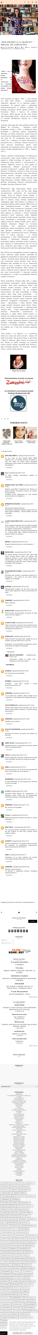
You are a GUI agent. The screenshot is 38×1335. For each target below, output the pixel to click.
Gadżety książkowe (19, 1114)
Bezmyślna (4, 1189)
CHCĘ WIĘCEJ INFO (18, 1333)
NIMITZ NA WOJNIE (19, 1034)
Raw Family (4, 1268)
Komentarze (7, 943)
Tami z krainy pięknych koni (8, 1294)
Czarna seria (20, 1196)
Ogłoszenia (19, 1128)
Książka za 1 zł (19, 1122)
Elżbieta (8, 841)
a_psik (7, 791)
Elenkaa (8, 671)
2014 (28, 47)
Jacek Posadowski (13, 1215)
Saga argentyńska (5, 1274)
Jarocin (13, 1219)
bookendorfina (19, 1031)
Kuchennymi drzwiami (6, 1232)
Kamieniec (31, 1219)
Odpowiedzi (10, 652)
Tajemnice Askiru (5, 1291)
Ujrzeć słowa (10, 622)
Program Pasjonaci (19, 1139)
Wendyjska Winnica (17, 1304)
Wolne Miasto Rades (6, 1310)
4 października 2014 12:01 (18, 755)
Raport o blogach (19, 1142)
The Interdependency (16, 1297)
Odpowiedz (9, 467)
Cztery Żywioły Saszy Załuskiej (9, 1202)
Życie (2, 1327)
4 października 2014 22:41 (19, 815)
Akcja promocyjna (19, 1098)
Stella (31, 1281)
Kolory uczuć (4, 1225)
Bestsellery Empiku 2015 (19, 1102)
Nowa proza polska (23, 1248)
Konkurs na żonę (16, 1225)
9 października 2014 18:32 (21, 867)
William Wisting (5, 1307)
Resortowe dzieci (14, 1268)
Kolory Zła (24, 1222)
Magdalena (9, 552)
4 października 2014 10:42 (26, 705)
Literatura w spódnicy (19, 1238)
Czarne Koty (30, 1196)
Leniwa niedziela (31, 1235)
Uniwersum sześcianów (19, 1301)
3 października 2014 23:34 (21, 600)
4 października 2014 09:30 (24, 622)
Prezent (19, 1135)
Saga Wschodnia (26, 1271)
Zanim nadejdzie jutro (6, 1320)
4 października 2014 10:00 (20, 671)
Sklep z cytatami (19, 1152)
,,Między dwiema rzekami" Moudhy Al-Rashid (19, 971)
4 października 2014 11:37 (23, 743)
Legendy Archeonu (19, 1235)
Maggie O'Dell (32, 1238)
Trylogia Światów (5, 1301)
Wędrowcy (13, 1317)
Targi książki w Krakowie (19, 1156)
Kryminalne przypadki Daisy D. (8, 1228)
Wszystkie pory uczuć (30, 1310)
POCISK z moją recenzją (19, 1130)
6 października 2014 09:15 (17, 854)
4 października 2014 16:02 (18, 791)
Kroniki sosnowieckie (29, 1225)
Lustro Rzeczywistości (14, 521)
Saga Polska (16, 1271)
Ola (6, 473)
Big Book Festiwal (19, 1103)
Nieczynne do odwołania (15, 1245)
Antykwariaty (19, 1099)
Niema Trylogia (28, 1245)
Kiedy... (3, 1222)
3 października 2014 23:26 (20, 586)
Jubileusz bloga (19, 1116)
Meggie (7, 541)
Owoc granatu (17, 1251)
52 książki (19, 1096)
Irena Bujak (9, 610)
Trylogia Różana (29, 1297)
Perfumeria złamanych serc (8, 1255)
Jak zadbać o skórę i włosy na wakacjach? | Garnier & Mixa (19, 987)
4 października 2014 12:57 (17, 767)
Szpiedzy (16, 1287)
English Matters (19, 1108)
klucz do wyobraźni (12, 729)
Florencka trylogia (22, 1209)
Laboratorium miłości (21, 1232)
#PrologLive (19, 1094)
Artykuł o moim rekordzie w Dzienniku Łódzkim (19, 979)
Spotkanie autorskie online (19, 1155)
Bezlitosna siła (24, 1186)
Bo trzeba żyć (13, 1189)
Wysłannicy (4, 1317)
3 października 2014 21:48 (22, 552)
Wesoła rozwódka (30, 1304)
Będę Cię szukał (25, 1189)
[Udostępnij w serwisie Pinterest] (8, 419)
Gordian (16, 1212)
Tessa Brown (4, 1297)
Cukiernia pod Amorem (19, 1192)
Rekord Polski (19, 1147)
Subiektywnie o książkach (19, 976)
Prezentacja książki (19, 1138)
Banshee (8, 586)
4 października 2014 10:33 (21, 693)
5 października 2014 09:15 (22, 827)
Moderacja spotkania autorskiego (19, 1124)
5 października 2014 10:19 (20, 841)
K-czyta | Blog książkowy (19, 991)
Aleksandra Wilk (28, 1183)
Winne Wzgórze (16, 1307)
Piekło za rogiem (23, 1255)
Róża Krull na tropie (27, 1268)
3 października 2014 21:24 (19, 541)
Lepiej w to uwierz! (6, 1238)
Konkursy (19, 1120)
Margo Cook (4, 1242)
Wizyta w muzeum (19, 1163)
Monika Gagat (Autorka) (14, 485)
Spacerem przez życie (19, 1014)
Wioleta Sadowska (17, 655)
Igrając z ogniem (26, 1212)
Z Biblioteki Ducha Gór (25, 1317)
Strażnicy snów (27, 1284)
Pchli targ (19, 1132)
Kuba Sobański (23, 1228)
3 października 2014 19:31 (16, 473)
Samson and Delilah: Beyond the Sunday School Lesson (19, 1025)
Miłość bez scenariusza (28, 1242)
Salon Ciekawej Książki (19, 1150)
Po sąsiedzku (4, 1261)
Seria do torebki (5, 1278)
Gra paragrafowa (19, 1115)
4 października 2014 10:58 (21, 719)
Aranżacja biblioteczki (19, 1100)
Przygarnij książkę (19, 1140)
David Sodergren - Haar (19, 994)
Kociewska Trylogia (13, 1222)
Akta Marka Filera (16, 1183)
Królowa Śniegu (11, 455)
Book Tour (19, 1106)
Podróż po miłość (15, 1261)
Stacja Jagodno (14, 1281)
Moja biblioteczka (19, 1126)
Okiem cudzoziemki (6, 1251)
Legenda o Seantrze (6, 1235)
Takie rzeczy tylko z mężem (20, 1291)
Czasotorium (15, 1199)
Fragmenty (19, 1111)
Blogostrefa (19, 1104)
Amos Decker (4, 1186)
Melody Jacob (19, 1022)
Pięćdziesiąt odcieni (19, 1258)
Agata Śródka (4, 1183)
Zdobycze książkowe (19, 1171)
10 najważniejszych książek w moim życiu (19, 1095)
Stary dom (24, 1281)
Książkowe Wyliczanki (13, 571)
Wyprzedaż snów (24, 1314)
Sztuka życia (24, 1287)
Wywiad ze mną (19, 1167)
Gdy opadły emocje (6, 1212)
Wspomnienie (19, 1164)
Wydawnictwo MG (19, 48)
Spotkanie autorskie (19, 1154)
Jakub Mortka (24, 1215)
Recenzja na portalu (19, 1146)
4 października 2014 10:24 (20, 681)
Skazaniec (3, 1281)
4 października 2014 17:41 (21, 805)
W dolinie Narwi (5, 1304)
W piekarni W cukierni (19, 1160)
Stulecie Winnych (5, 1287)
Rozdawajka (19, 1148)
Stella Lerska (4, 1284)
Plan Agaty (30, 1258)
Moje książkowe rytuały (19, 1127)
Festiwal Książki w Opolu (19, 1110)
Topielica (19, 1041)
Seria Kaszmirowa (18, 1274)
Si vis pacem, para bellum (19, 962)
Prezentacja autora (19, 1136)
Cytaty (19, 1107)
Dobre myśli (4, 1206)
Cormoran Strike (5, 1192)
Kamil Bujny (9, 743)
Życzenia (19, 1175)
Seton (26, 1278)
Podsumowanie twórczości (19, 1134)
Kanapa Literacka (19, 1118)
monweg (8, 681)
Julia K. (8, 815)
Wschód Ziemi (18, 1310)
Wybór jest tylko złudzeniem (8, 1314)
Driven (12, 1206)
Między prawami (15, 1242)
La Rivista (19, 1123)
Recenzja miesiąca (19, 1143)
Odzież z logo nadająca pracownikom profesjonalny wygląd (19, 1008)
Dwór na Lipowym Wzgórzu (24, 1206)
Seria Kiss (28, 1274)
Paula (7, 755)
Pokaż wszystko (33, 997)
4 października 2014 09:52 (22, 636)
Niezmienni (13, 1248)
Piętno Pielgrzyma (5, 1258)
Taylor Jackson (22, 1294)
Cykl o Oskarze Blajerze (7, 1196)
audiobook (19, 1172)
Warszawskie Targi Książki (19, 1162)
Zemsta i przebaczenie (6, 1323)
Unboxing (19, 1158)
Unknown (8, 600)
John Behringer (22, 1219)
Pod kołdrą (19, 968)
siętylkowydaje (11, 705)
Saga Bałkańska (5, 1271)
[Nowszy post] (1, 912)
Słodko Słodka (19, 1005)
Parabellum (28, 1251)
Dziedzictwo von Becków (7, 1209)
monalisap (9, 636)
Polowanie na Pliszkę (29, 1261)
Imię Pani (3, 1215)
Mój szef (3, 1245)
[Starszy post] (36, 912)
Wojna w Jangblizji (28, 1307)
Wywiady (19, 1168)
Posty (5, 940)
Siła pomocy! (19, 1017)
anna (7, 854)
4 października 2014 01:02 (22, 610)
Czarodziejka (4, 1199)
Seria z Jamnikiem (17, 1278)
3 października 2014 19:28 (26, 455)
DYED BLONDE (19, 983)
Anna (7, 767)
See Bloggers (19, 1151)
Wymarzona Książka (12, 504)
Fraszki (19, 1112)
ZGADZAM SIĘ (28, 1333)
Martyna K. (9, 827)
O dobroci (19, 965)
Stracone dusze (16, 1284)
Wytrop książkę (19, 1166)
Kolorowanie (19, 1119)
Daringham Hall (25, 1202)
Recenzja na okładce (19, 1144)
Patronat (19, 1131)
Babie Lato (14, 1186)
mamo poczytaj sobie (19, 1038)
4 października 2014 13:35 (22, 779)
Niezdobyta (4, 1248)
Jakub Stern (4, 1219)
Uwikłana (31, 1301)
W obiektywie (19, 1159)
